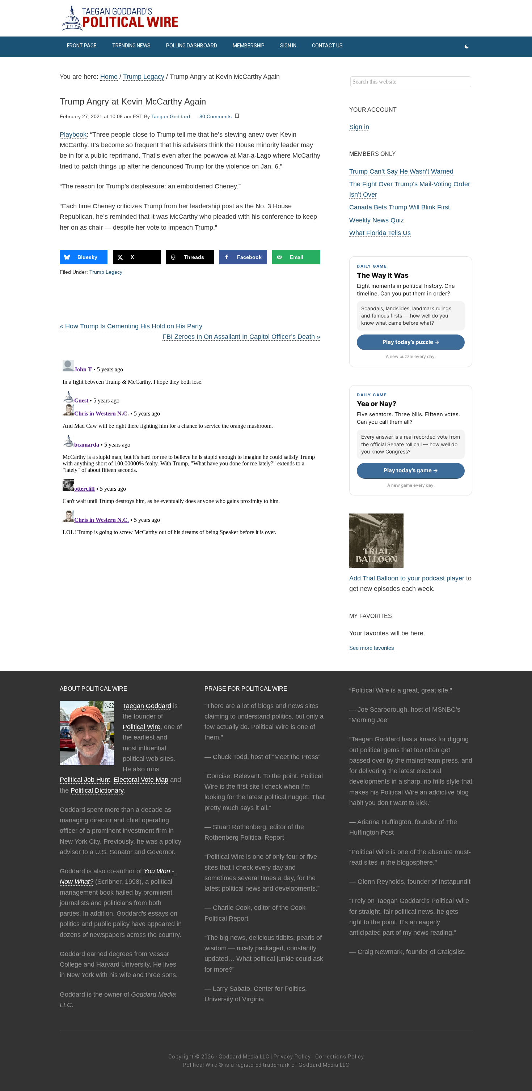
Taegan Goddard (147, 705)
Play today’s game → (411, 470)
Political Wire (141, 726)
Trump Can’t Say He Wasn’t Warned (401, 171)
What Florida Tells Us (380, 232)
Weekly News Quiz (376, 220)
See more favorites (371, 648)
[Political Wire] (266, 18)
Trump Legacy (105, 272)
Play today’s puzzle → (411, 341)
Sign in (359, 127)
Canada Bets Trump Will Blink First (399, 207)
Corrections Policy (339, 1057)
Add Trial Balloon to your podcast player (406, 578)
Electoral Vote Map (141, 779)
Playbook (73, 134)
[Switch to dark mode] (466, 47)
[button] (237, 116)
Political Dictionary (97, 790)
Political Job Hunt (85, 779)
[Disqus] (190, 447)
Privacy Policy (292, 1057)
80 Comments (215, 116)
